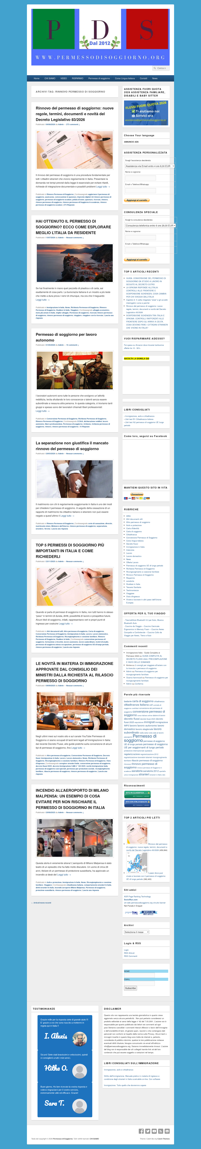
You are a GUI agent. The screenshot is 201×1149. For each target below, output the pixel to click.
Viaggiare (74, 310)
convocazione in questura (65, 197)
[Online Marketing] (148, 914)
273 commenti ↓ (73, 124)
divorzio (108, 523)
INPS (126, 725)
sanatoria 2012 (151, 770)
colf (151, 704)
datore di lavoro (159, 715)
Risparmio (130, 577)
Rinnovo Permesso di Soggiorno (60, 194)
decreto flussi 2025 (44, 766)
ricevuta (97, 199)
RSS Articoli (129, 953)
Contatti (143, 78)
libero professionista (53, 424)
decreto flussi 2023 (147, 719)
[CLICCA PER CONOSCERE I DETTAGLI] (146, 124)
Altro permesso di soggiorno (76, 631)
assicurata (49, 197)
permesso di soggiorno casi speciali (51, 768)
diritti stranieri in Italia (45, 887)
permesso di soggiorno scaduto (58, 199)
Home (36, 78)
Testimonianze (132, 590)
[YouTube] (154, 1131)
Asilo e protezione (54, 882)
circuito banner (159, 902)
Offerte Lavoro (132, 562)
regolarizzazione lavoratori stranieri (138, 757)
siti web (127, 902)
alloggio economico (101, 310)
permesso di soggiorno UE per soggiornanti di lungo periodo (146, 745)
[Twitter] (147, 1131)
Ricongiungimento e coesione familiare (81, 636)
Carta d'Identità (132, 528)
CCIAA (80, 421)
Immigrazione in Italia (55, 307)
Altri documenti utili (55, 631)
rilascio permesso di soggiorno (57, 771)
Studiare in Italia (63, 310)
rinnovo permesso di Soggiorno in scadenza (81, 202)
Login (126, 949)
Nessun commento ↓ (75, 237)
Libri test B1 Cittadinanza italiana (139, 419)
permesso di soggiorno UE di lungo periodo (91, 644)
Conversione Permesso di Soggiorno (62, 418)
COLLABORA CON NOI (82, 9)
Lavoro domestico (100, 634)
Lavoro (89, 634)
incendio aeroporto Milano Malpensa (70, 887)
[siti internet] (137, 806)
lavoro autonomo (71, 641)
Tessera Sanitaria (133, 587)
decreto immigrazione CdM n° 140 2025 (69, 766)
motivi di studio (102, 641)
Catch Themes (163, 1138)
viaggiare (78, 315)
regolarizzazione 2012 (149, 754)
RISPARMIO (77, 78)
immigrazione (161, 722)
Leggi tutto (103, 186)
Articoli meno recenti (41, 902)
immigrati (149, 722)
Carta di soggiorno (96, 631)
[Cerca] (154, 68)
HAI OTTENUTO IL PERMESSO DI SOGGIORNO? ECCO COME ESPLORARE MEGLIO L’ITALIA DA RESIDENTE (73, 226)
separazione (102, 526)
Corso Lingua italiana (125, 78)
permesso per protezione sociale (80, 768)
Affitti (128, 516)
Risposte (69, 204)
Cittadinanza (131, 534)
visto (163, 775)
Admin (61, 124)
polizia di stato (78, 199)
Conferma (139, 683)
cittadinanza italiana (75, 885)
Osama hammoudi (134, 677)
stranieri (144, 774)
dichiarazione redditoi (93, 421)
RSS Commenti (130, 956)
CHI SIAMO (50, 78)
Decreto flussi (132, 543)
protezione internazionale (134, 750)
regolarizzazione (132, 754)
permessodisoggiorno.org (141, 902)
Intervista (130, 550)
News (154, 78)
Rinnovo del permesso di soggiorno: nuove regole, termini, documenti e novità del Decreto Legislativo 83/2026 (75, 113)
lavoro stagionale (144, 729)
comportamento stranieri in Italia (97, 885)
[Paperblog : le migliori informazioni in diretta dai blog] (131, 914)
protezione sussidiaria (45, 890)
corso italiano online (144, 715)
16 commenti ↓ (72, 345)
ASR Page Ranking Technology (137, 896)
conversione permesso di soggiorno (95, 763)
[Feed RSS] (160, 1131)
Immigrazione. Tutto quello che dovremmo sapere (125, 1085)
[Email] (167, 1131)
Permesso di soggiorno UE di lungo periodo (144, 565)
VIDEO (63, 78)
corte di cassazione (96, 523)
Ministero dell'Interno (60, 526)
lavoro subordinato (87, 641)
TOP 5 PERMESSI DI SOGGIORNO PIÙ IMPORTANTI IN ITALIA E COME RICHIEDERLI (70, 550)
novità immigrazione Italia (97, 766)
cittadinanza (159, 701)
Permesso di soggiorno (99, 78)
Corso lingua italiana (134, 540)
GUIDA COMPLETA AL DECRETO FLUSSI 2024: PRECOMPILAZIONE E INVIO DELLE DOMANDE (146, 658)
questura (89, 199)
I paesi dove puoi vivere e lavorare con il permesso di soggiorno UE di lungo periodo (145, 875)
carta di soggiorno (142, 701)
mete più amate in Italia (45, 312)
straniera (39, 528)
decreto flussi (132, 718)
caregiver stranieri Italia (69, 763)
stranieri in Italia (156, 775)
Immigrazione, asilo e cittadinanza (139, 416)
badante (128, 701)
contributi (135, 708)
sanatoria (130, 581)
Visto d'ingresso (133, 596)
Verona (47, 528)
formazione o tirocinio (54, 641)
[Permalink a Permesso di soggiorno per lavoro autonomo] (75, 391)
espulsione (139, 722)
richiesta (87, 424)
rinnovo (104, 199)
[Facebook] (141, 1131)
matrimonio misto (43, 526)
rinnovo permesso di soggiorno (49, 202)
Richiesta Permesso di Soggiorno (85, 307)
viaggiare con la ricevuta (93, 315)
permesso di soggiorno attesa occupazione (54, 644)
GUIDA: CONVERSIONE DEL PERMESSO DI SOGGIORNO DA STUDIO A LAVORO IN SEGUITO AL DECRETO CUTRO (146, 281)
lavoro (133, 725)
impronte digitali (84, 197)
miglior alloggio (62, 312)
